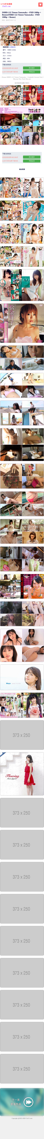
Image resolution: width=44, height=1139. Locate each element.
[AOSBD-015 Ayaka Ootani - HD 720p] (22, 571)
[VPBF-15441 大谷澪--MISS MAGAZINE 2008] (22, 598)
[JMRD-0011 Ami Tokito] (22, 886)
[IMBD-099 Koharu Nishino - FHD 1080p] (22, 1006)
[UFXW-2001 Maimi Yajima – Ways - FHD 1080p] (22, 689)
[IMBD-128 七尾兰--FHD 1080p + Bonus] (22, 197)
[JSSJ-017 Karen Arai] (22, 397)
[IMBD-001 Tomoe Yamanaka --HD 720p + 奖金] (22, 243)
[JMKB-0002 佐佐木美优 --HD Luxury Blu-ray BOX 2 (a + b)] (22, 918)
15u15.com (29, 1105)
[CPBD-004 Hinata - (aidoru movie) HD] (22, 942)
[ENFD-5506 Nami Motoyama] (22, 543)
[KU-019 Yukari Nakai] (22, 488)
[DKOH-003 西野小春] (22, 1070)
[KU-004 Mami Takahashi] (22, 460)
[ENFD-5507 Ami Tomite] (22, 822)
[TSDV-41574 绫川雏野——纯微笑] (22, 717)
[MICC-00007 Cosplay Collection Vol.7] (22, 661)
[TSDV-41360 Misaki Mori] (22, 854)
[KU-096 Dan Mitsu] (22, 425)
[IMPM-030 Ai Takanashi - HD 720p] (22, 1038)
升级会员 (32, 72)
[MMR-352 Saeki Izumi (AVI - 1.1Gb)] (22, 626)
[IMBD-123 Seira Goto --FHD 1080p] (22, 220)
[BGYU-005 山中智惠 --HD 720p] (22, 266)
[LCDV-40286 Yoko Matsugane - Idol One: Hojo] (22, 342)
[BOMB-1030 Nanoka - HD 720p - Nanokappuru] (22, 974)
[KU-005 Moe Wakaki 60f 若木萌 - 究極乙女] (22, 300)
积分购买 (32, 68)
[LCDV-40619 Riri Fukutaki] (22, 749)
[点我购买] (12, 47)
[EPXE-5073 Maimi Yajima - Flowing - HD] (22, 795)
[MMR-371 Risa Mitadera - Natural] (22, 516)
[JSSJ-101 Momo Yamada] (22, 370)
